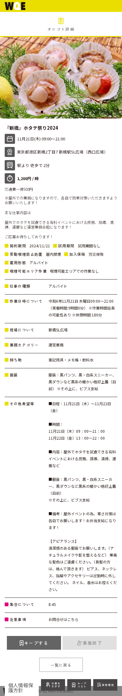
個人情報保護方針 (20, 687)
